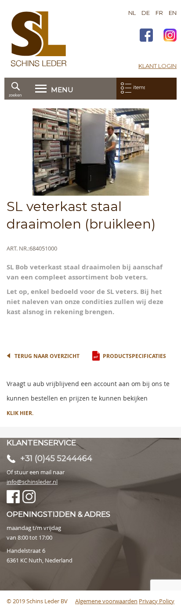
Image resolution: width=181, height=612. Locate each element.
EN (173, 12)
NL (132, 12)
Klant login (157, 65)
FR (159, 12)
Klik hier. (20, 413)
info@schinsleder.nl (32, 482)
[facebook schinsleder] (146, 36)
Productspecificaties (134, 356)
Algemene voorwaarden (106, 601)
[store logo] (38, 39)
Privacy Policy (156, 601)
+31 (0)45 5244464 (56, 458)
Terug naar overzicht (47, 356)
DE (145, 12)
